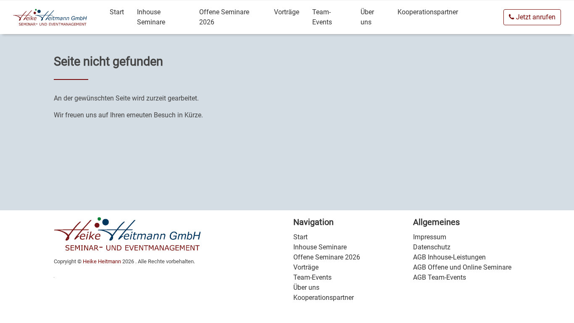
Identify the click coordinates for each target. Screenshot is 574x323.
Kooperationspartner (428, 12)
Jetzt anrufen (535, 17)
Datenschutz (431, 247)
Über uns (367, 17)
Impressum (429, 237)
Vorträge (286, 12)
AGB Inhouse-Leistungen (449, 257)
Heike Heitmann (102, 261)
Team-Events (322, 17)
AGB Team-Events (439, 277)
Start (117, 12)
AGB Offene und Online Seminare (462, 267)
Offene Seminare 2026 (224, 17)
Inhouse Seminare (151, 17)
